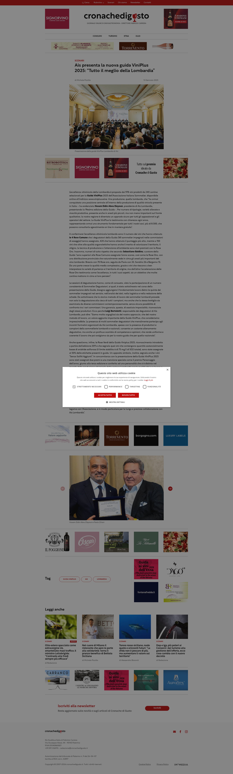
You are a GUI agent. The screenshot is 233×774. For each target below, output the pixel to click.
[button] (116, 402)
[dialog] (116, 387)
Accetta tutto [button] (105, 395)
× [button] (167, 370)
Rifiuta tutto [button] (128, 395)
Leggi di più (148, 380)
